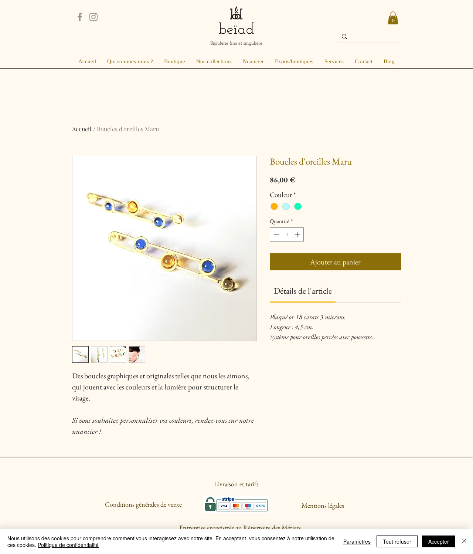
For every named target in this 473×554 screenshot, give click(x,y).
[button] (393, 17)
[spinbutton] (287, 234)
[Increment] (298, 234)
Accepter (438, 541)
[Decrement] (276, 234)
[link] (303, 290)
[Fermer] (464, 541)
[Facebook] (79, 17)
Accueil (82, 129)
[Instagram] (93, 17)
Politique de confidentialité (68, 544)
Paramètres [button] (357, 541)
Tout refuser (397, 541)
